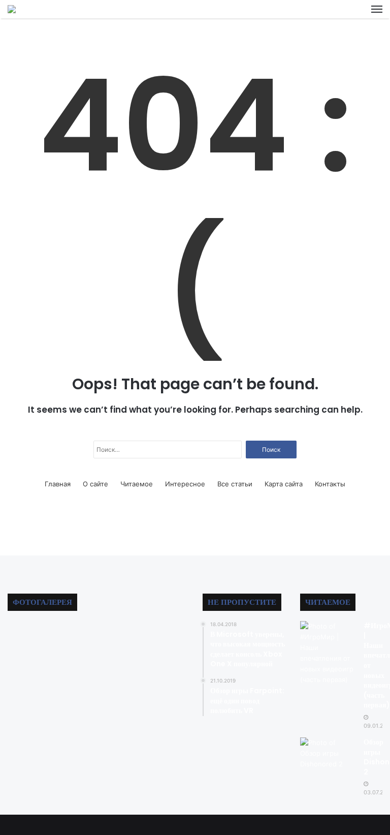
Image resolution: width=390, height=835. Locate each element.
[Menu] (376, 9)
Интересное (185, 484)
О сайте (95, 484)
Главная (58, 484)
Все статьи (234, 484)
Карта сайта (284, 484)
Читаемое (136, 484)
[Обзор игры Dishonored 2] (328, 753)
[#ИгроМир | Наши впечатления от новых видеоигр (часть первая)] (328, 653)
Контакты (330, 484)
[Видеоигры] (12, 9)
